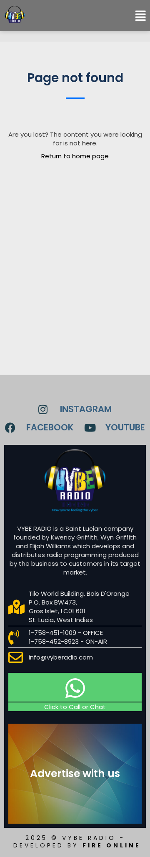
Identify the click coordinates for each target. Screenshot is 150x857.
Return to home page (75, 156)
